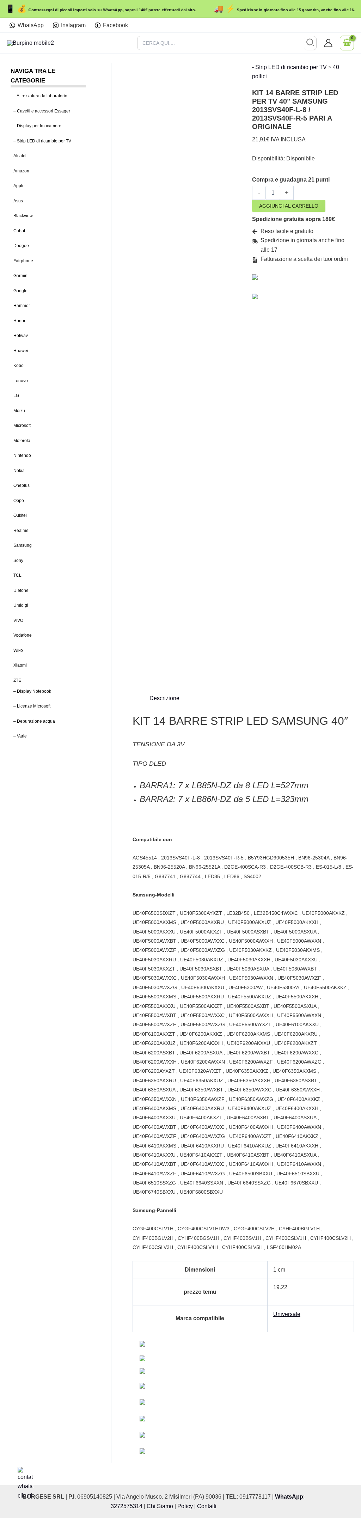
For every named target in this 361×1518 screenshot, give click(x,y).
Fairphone (23, 260)
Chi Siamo (160, 1506)
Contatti (206, 1506)
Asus (18, 200)
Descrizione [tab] (164, 698)
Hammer (21, 305)
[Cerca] (310, 43)
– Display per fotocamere (37, 125)
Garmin (20, 275)
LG (16, 395)
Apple (19, 185)
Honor (19, 320)
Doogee (21, 245)
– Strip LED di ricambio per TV (42, 141)
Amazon (21, 171)
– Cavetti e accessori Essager (41, 111)
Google (20, 290)
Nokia (19, 470)
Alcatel (19, 155)
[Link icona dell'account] (328, 43)
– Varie (20, 736)
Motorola (21, 440)
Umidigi (20, 605)
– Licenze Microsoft (31, 706)
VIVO (18, 620)
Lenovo (20, 380)
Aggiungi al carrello (288, 206)
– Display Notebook (32, 691)
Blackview (23, 215)
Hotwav (20, 335)
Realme (21, 530)
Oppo (18, 500)
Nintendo (22, 455)
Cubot (19, 230)
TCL (17, 575)
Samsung (22, 545)
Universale (286, 1314)
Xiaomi (20, 665)
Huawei (20, 350)
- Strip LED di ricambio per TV (289, 67)
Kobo (18, 365)
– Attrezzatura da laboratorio (40, 95)
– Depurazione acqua (34, 721)
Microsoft (22, 425)
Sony (18, 560)
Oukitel (20, 515)
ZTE (17, 680)
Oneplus (21, 485)
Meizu (19, 410)
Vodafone (22, 635)
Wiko (18, 650)
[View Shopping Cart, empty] (347, 43)
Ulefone (21, 590)
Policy (185, 1506)
